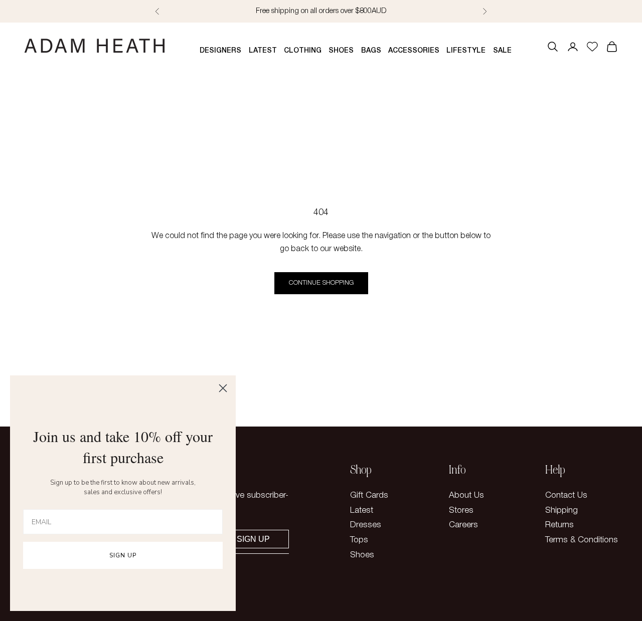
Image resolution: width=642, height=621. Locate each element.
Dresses (365, 525)
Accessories (413, 51)
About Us (466, 495)
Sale (502, 51)
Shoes (341, 51)
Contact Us (566, 495)
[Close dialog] (223, 388)
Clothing (303, 51)
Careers (463, 525)
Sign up (253, 539)
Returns (559, 525)
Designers (220, 51)
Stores (461, 510)
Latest (263, 51)
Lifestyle (466, 51)
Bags (371, 51)
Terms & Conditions (581, 540)
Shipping (561, 510)
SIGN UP (122, 555)
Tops (359, 540)
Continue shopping (321, 283)
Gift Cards (369, 495)
